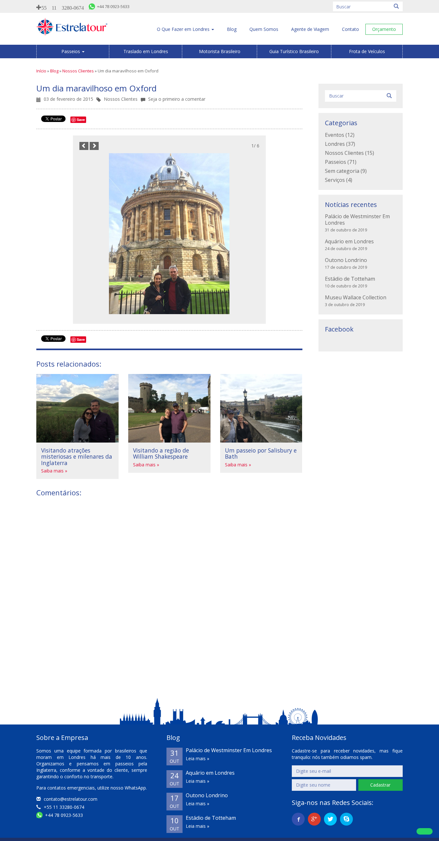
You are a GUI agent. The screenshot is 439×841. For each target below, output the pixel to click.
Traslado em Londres (145, 51)
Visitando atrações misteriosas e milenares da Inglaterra (76, 456)
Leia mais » (197, 758)
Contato (350, 29)
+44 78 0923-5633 (63, 815)
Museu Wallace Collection (355, 297)
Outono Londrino (346, 260)
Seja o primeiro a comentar (176, 99)
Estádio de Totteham (350, 279)
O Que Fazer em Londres (184, 29)
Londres (335, 143)
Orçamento (384, 29)
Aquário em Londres (349, 241)
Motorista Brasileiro (219, 51)
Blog (232, 29)
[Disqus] (169, 583)
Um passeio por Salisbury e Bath (261, 453)
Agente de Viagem (310, 29)
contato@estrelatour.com (70, 799)
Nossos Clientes (78, 71)
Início (41, 71)
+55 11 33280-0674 (63, 807)
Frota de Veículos (367, 51)
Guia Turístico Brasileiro (294, 51)
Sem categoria (342, 170)
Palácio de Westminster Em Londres (357, 219)
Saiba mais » (54, 471)
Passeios (71, 51)
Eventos (334, 134)
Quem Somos (263, 29)
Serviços (335, 179)
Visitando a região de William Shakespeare (161, 453)
